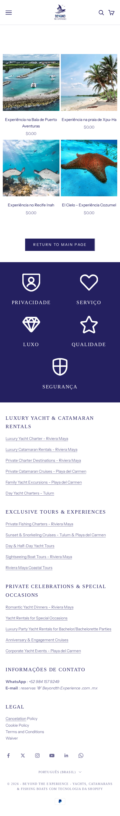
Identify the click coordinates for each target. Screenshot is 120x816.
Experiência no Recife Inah (31, 205)
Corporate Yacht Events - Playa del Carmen (43, 650)
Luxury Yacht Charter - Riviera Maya (37, 438)
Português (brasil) (57, 772)
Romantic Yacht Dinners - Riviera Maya (39, 607)
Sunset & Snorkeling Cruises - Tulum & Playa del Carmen (56, 534)
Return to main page (60, 244)
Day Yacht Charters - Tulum (30, 493)
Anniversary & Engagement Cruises (37, 639)
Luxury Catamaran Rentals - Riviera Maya (41, 449)
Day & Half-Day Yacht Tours (30, 545)
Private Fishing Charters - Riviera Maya (39, 523)
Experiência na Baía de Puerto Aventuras (31, 123)
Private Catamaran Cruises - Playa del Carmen (46, 471)
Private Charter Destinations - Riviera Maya (43, 460)
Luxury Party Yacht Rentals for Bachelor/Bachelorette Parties (58, 628)
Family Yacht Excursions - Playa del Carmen (44, 482)
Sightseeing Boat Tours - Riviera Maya (39, 556)
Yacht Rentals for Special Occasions (37, 618)
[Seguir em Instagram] (37, 755)
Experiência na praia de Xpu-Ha (89, 119)
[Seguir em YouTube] (52, 755)
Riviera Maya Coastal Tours (29, 567)
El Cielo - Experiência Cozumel (89, 205)
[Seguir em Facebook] (8, 755)
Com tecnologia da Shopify (76, 789)
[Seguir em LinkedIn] (66, 755)
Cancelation (16, 718)
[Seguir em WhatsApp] (81, 755)
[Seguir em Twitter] (23, 755)
